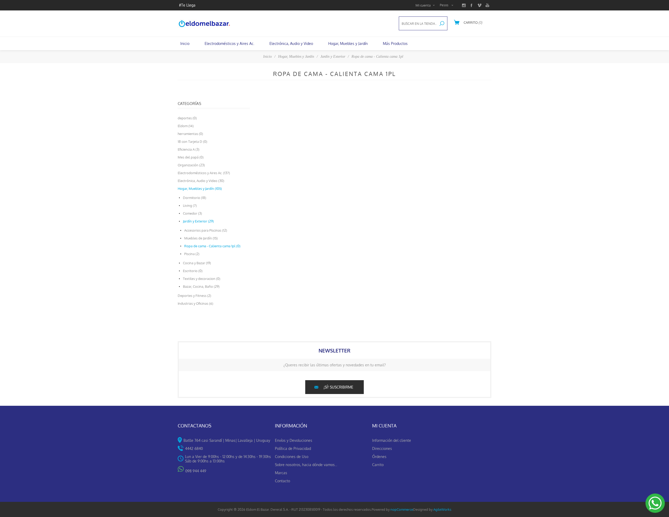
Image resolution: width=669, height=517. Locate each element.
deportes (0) (187, 118)
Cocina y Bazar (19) (197, 263)
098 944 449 (195, 471)
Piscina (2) (191, 254)
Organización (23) (191, 165)
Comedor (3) (192, 213)
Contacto (282, 481)
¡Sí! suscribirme (338, 387)
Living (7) (190, 205)
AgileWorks (442, 509)
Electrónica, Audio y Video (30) (201, 181)
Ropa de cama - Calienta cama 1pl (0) (212, 246)
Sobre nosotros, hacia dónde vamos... (306, 464)
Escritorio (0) (193, 271)
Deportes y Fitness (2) (194, 295)
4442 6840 (194, 448)
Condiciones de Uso (291, 456)
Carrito (378, 464)
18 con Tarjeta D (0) (192, 141)
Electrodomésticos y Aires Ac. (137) (204, 173)
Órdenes (379, 456)
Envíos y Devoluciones (293, 440)
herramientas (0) (190, 134)
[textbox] (418, 23)
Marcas (281, 473)
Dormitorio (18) (194, 198)
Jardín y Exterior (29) (198, 221)
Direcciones (382, 448)
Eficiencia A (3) (188, 149)
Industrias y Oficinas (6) (195, 303)
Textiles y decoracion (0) (201, 279)
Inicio (267, 56)
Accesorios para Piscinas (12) (205, 230)
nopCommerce (401, 509)
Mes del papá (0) (191, 157)
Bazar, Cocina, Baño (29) (201, 286)
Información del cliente (391, 440)
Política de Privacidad (293, 448)
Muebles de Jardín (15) (201, 238)
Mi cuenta (423, 5)
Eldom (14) (186, 126)
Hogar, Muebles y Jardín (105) (200, 188)
